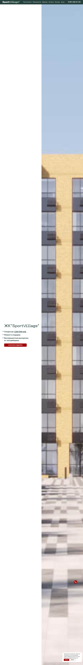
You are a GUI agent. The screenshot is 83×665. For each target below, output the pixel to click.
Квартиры (45, 2)
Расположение (27, 2)
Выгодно (57, 2)
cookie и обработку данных (70, 657)
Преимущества (37, 2)
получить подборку (15, 345)
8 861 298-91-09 (74, 2)
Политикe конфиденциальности (71, 658)
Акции (62, 2)
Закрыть (72, 660)
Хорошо (66, 660)
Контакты (51, 2)
